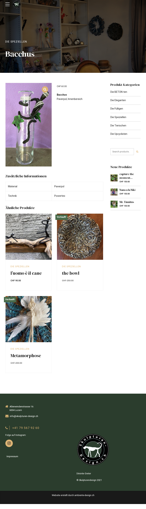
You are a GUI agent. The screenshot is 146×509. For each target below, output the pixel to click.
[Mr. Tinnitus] (114, 204)
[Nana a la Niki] (114, 192)
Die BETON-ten (118, 91)
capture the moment (126, 176)
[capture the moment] (114, 178)
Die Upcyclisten (118, 133)
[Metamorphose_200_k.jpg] (29, 319)
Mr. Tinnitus (126, 202)
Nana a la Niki (127, 190)
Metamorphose (26, 356)
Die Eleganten (118, 100)
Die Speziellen (16, 41)
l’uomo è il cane (26, 273)
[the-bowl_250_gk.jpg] (80, 237)
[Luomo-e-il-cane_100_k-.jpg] (29, 237)
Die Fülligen (116, 108)
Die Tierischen (118, 125)
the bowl (70, 273)
